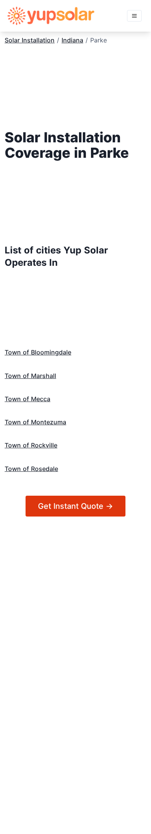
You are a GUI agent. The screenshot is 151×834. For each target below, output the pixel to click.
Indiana (72, 40)
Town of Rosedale (31, 469)
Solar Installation (30, 40)
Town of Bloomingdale (38, 352)
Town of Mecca (27, 399)
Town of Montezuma (35, 422)
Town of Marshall (30, 376)
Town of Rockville (31, 445)
